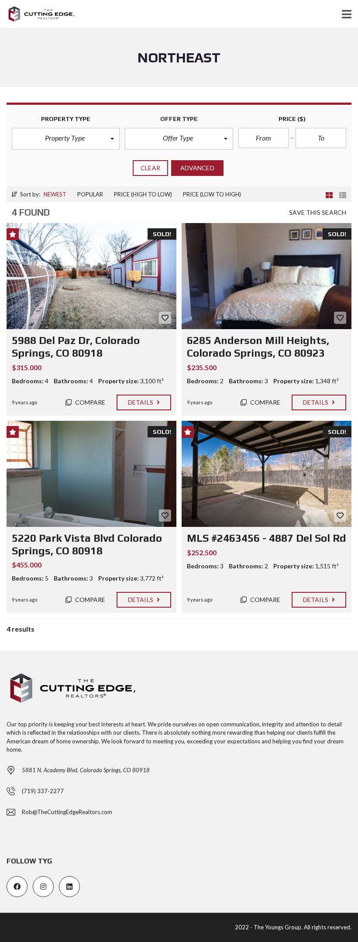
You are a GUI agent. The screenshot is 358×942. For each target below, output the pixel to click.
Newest (55, 194)
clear (150, 168)
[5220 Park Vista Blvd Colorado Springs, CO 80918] (91, 474)
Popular (90, 194)
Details (141, 402)
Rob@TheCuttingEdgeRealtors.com (67, 811)
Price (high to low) (143, 194)
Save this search (317, 212)
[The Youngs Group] (38, 14)
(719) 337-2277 (43, 790)
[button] (66, 139)
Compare (90, 402)
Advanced (197, 168)
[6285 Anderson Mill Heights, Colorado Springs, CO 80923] (266, 276)
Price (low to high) (212, 194)
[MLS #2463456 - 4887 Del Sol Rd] (266, 474)
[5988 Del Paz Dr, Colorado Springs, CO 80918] (91, 276)
